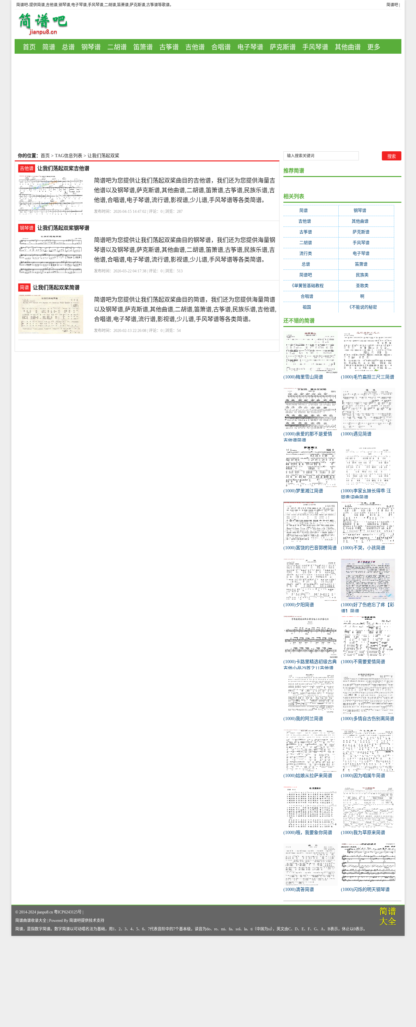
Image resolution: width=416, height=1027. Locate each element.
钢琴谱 (91, 47)
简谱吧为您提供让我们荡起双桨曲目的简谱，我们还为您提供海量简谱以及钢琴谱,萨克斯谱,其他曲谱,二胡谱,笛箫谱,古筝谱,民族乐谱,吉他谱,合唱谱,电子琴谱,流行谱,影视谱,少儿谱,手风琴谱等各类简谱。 (185, 309)
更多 (373, 47)
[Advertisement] (208, 102)
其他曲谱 (348, 47)
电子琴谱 (250, 47)
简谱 (48, 47)
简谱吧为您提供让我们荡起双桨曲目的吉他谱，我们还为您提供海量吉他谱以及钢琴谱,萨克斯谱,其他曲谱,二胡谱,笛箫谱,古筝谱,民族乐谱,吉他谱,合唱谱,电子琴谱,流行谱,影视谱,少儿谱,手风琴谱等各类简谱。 (184, 190)
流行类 (310, 253)
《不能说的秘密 (366, 307)
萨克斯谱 (283, 47)
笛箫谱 (143, 47)
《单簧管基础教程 (311, 285)
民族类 (366, 274)
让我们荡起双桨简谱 (56, 287)
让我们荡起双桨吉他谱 (63, 168)
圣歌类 (366, 285)
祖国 (311, 307)
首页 (29, 47)
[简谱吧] (48, 24)
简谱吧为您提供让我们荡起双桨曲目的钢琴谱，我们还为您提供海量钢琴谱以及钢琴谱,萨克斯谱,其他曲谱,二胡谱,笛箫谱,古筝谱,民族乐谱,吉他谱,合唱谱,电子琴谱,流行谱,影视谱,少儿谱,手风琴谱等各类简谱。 (184, 250)
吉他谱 (195, 47)
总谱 (68, 47)
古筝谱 (169, 47)
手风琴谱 (315, 47)
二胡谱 (117, 47)
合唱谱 (221, 47)
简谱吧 (392, 5)
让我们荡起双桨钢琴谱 (63, 228)
